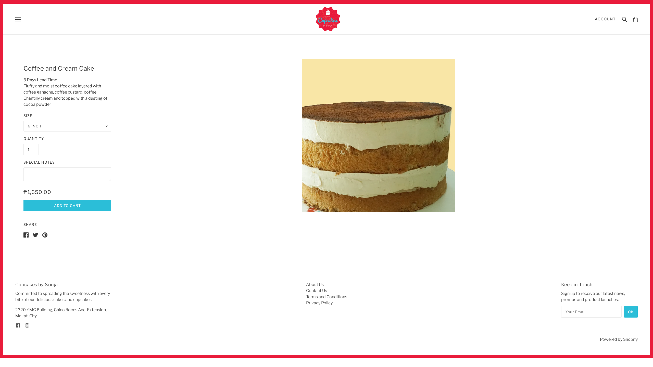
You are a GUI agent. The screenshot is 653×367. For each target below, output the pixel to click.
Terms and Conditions (326, 296)
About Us (315, 284)
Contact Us (316, 290)
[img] (17, 325)
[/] (328, 18)
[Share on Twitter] (35, 234)
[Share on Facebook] (26, 234)
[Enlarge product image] (378, 135)
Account (605, 19)
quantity (33, 138)
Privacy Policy (319, 302)
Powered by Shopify (619, 339)
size (27, 115)
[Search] (624, 19)
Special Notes (39, 162)
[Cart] (635, 19)
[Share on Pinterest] (44, 234)
